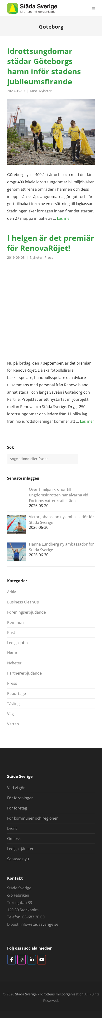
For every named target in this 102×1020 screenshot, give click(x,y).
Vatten (13, 724)
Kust (33, 91)
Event (12, 828)
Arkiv (11, 591)
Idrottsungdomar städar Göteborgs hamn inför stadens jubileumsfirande (44, 66)
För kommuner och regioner (32, 818)
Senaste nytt (18, 858)
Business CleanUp (23, 602)
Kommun (15, 622)
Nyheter (45, 91)
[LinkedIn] (32, 959)
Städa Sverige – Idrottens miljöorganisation (49, 994)
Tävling (13, 703)
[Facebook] (11, 959)
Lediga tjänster (20, 848)
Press (49, 257)
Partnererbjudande (24, 673)
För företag (17, 808)
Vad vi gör (16, 787)
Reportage (16, 693)
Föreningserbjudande (26, 612)
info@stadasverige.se (39, 924)
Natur (12, 652)
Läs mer (64, 218)
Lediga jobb (17, 642)
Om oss (14, 838)
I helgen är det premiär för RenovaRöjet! (50, 242)
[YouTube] (41, 959)
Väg (10, 713)
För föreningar (20, 798)
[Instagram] (21, 959)
